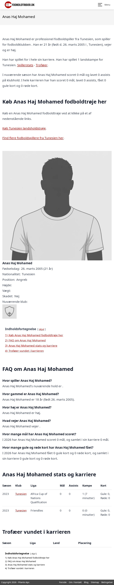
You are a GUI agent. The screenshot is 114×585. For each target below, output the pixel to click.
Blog (86, 582)
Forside (62, 582)
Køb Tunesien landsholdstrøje (24, 128)
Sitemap (95, 582)
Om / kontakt (75, 582)
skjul (41, 329)
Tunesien (21, 494)
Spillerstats (25, 65)
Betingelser (107, 582)
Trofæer (42, 65)
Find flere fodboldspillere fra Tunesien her (33, 138)
